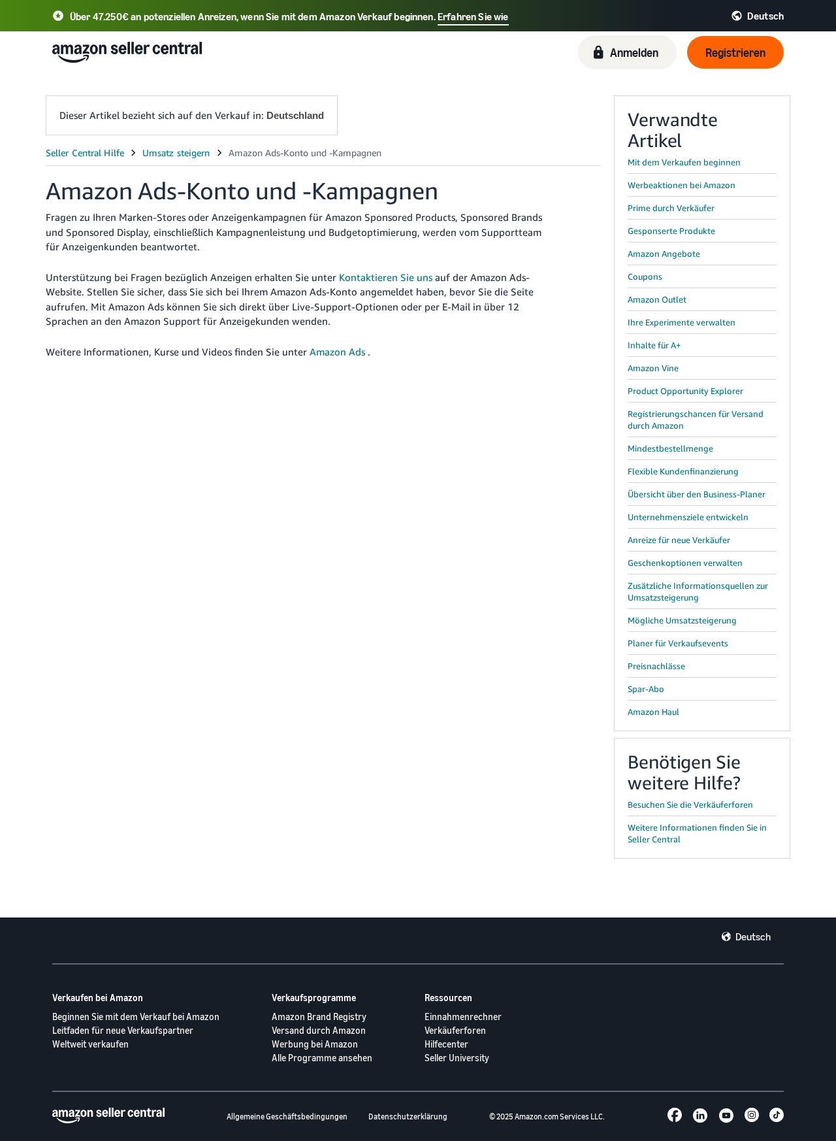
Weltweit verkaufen (90, 1044)
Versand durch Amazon (319, 1030)
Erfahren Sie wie (473, 16)
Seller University (457, 1057)
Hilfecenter (446, 1044)
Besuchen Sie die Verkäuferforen (690, 804)
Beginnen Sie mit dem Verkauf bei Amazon (135, 1016)
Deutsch (753, 936)
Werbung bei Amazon (315, 1044)
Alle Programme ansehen (322, 1057)
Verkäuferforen (455, 1030)
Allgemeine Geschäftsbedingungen (287, 1116)
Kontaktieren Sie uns (385, 277)
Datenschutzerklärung (407, 1116)
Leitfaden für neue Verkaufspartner (122, 1030)
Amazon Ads (337, 351)
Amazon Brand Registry (319, 1016)
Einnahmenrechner (463, 1016)
